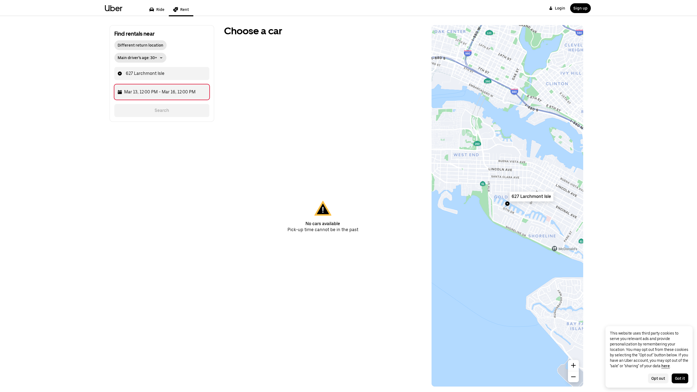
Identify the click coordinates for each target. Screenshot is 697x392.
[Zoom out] (573, 376)
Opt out (658, 378)
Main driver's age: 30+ (137, 58)
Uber (114, 8)
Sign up (580, 8)
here (665, 366)
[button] (140, 56)
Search (162, 110)
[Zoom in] (573, 365)
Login (560, 8)
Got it (680, 378)
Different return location (140, 45)
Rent (184, 9)
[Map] (507, 206)
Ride (160, 9)
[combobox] (165, 73)
